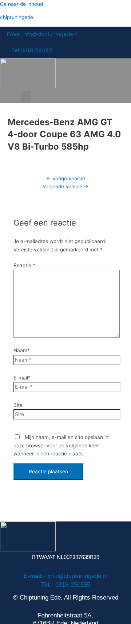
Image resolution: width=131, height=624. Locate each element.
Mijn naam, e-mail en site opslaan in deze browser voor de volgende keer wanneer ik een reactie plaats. (60, 445)
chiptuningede (16, 17)
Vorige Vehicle (65, 178)
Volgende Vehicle (65, 186)
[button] (26, 97)
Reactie (24, 265)
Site (18, 405)
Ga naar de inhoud (21, 4)
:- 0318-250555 (65, 584)
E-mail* (22, 378)
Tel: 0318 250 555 (31, 50)
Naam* (21, 350)
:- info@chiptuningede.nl (65, 576)
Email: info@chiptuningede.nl (43, 34)
